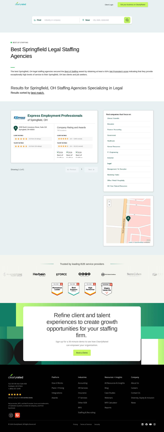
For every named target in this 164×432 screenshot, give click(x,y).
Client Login (109, 5)
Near (87, 20)
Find (39, 20)
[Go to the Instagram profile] (154, 424)
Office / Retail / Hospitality (116, 180)
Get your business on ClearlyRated (132, 4)
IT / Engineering (112, 152)
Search (127, 20)
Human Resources (113, 146)
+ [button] (109, 201)
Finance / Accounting (114, 129)
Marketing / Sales (113, 175)
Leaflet (130, 242)
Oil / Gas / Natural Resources (117, 186)
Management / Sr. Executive (116, 169)
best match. (37, 92)
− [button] (109, 205)
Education (110, 124)
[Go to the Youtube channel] (150, 424)
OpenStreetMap (139, 242)
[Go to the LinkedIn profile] (142, 424)
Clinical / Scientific (113, 118)
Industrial (110, 158)
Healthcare (111, 141)
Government (111, 135)
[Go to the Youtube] (146, 424)
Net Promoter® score (118, 71)
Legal (109, 163)
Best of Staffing (71, 71)
